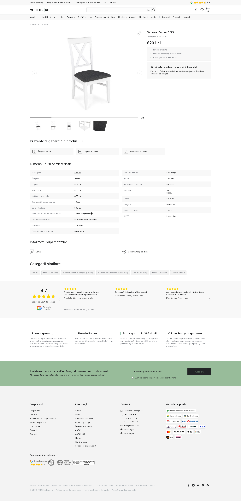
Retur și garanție (82, 422)
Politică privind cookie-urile (124, 490)
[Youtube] (199, 485)
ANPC (77, 430)
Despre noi (35, 410)
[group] (83, 297)
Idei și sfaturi (81, 442)
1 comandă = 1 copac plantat (43, 418)
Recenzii (33, 430)
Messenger (129, 429)
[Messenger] (204, 485)
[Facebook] (189, 485)
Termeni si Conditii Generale (96, 490)
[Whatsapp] (208, 485)
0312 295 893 (130, 414)
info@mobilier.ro (131, 425)
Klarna (78, 438)
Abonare (199, 372)
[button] (196, 10)
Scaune (45, 24)
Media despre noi (38, 422)
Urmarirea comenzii (84, 418)
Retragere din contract (85, 446)
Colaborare (35, 426)
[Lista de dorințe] (202, 10)
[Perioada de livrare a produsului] (92, 213)
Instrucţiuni (171, 216)
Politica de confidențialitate (68, 490)
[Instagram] (194, 485)
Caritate (33, 414)
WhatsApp (129, 433)
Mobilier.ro (34, 24)
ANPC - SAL (80, 434)
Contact (33, 434)
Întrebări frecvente (83, 426)
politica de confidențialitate (163, 378)
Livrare (78, 410)
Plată (77, 414)
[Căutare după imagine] (149, 10)
